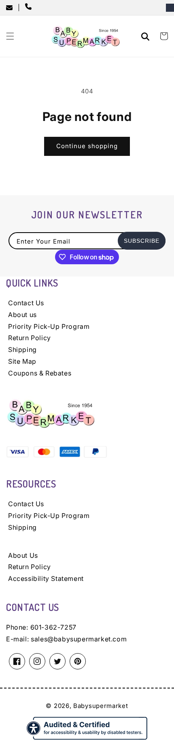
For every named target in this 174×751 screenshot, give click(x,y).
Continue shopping (87, 146)
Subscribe (141, 240)
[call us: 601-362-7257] (30, 7)
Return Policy (29, 338)
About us (22, 315)
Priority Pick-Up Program (48, 326)
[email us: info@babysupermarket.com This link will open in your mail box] (12, 7)
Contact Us (26, 303)
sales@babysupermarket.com (79, 639)
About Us (23, 555)
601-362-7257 (53, 627)
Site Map (22, 361)
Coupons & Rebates (39, 373)
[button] (10, 36)
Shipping (22, 349)
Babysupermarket (100, 706)
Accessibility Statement (46, 578)
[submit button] (146, 37)
